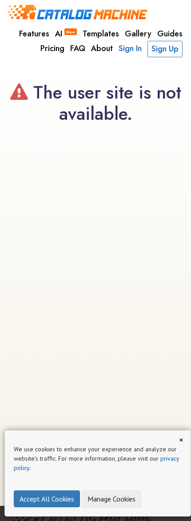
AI (65, 33)
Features (34, 33)
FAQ (77, 48)
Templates (101, 33)
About (102, 48)
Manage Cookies (111, 498)
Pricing (52, 48)
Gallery (138, 33)
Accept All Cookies (47, 498)
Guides (170, 33)
